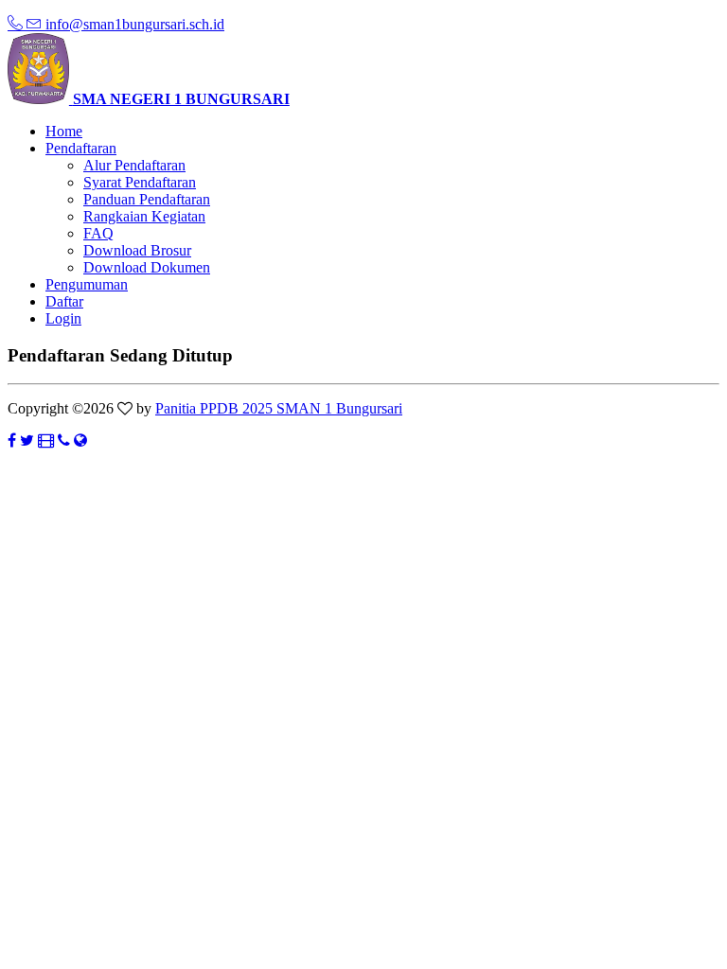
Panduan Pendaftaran (146, 199)
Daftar (64, 301)
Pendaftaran (80, 148)
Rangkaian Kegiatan (144, 216)
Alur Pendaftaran (134, 165)
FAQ (98, 233)
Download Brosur (137, 250)
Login (63, 318)
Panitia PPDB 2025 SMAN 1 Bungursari (278, 408)
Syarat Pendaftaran (139, 182)
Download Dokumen (146, 267)
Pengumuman (86, 284)
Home (63, 131)
